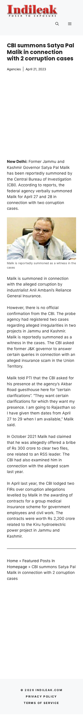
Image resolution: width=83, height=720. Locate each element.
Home (12, 560)
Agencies (14, 69)
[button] (57, 24)
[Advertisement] (41, 115)
